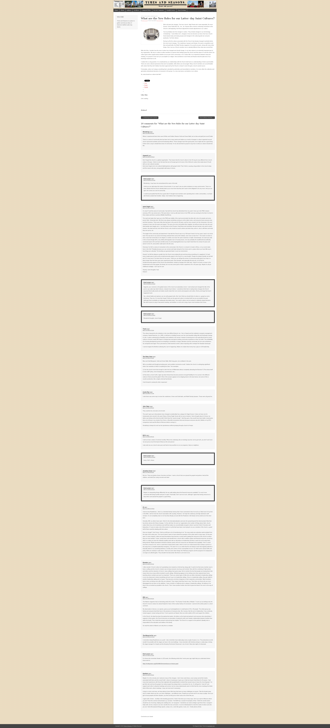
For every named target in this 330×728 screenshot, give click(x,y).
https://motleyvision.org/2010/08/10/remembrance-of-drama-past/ (160, 663)
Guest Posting (182, 10)
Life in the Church (145, 16)
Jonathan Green (147, 471)
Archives (136, 10)
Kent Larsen (145, 20)
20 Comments (160, 20)
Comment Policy (146, 10)
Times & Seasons (128, 726)
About (122, 10)
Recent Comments (159, 10)
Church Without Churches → (207, 117)
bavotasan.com (211, 726)
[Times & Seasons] (165, 4)
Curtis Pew (146, 392)
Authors (129, 10)
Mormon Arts (154, 16)
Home (116, 10)
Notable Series (171, 10)
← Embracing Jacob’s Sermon (149, 117)
